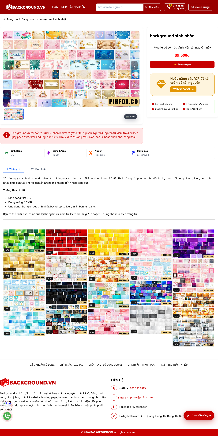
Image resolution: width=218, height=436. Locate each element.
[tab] (13, 169)
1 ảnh (132, 116)
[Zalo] (7, 406)
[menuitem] (42, 364)
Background (143, 154)
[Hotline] (7, 416)
